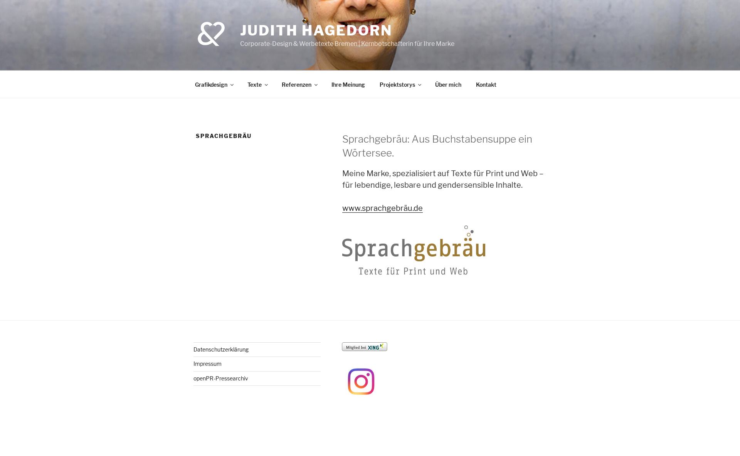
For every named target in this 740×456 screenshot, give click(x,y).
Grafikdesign (211, 84)
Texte (254, 84)
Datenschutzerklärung (221, 349)
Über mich (448, 84)
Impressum (207, 363)
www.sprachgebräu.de (382, 208)
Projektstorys (397, 84)
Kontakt (486, 84)
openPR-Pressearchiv (220, 378)
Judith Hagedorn (316, 30)
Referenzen (296, 84)
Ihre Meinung (348, 84)
